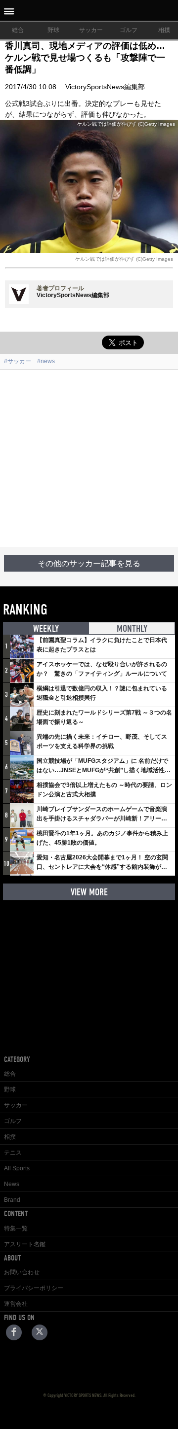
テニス (13, 1152)
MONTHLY (132, 628)
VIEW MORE (89, 892)
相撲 (10, 1136)
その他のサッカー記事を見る (89, 563)
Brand (12, 1199)
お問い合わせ (22, 1272)
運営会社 (16, 1303)
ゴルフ (128, 30)
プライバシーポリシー (33, 1288)
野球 (53, 30)
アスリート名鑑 (24, 1244)
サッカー (91, 30)
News (11, 1184)
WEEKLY (46, 628)
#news (46, 361)
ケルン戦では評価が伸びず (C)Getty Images (124, 259)
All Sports (17, 1168)
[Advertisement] (89, 458)
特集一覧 (16, 1228)
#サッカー (17, 361)
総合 (18, 30)
